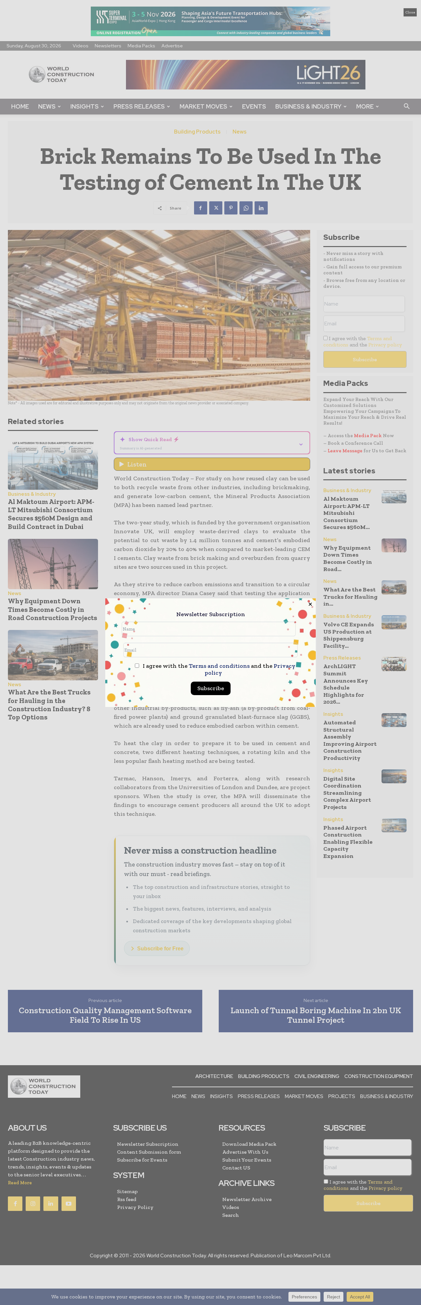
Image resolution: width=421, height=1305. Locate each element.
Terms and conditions (219, 665)
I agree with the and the (218, 669)
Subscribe (210, 688)
